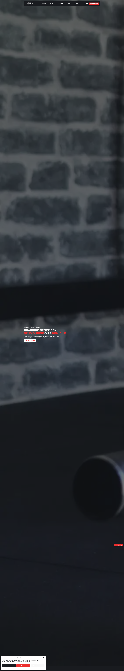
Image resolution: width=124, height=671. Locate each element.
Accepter (9, 665)
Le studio (51, 3)
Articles (69, 3)
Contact (76, 3)
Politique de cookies (22, 668)
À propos (44, 3)
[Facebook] (86, 3)
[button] (43, 657)
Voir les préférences (37, 665)
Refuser (23, 665)
